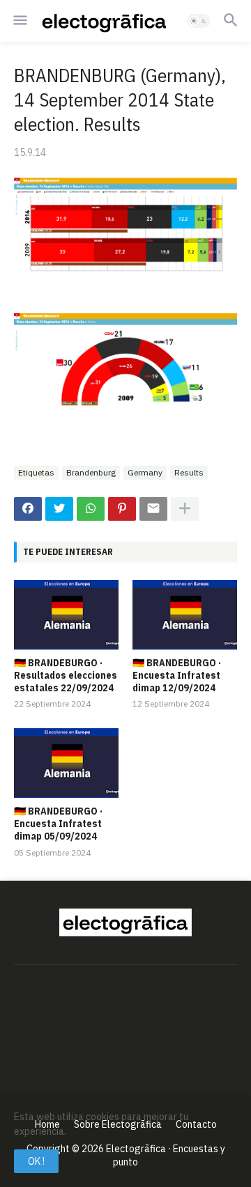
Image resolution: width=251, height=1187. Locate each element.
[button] (19, 21)
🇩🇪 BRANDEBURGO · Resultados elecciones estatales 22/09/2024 (65, 675)
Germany (145, 472)
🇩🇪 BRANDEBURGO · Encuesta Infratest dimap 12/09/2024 (176, 675)
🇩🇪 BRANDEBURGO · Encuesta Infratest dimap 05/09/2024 (58, 823)
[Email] (153, 509)
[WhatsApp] (91, 509)
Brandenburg (91, 472)
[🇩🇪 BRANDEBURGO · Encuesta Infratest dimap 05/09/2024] (66, 763)
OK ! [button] (36, 1161)
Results (189, 472)
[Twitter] (59, 509)
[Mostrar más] (185, 509)
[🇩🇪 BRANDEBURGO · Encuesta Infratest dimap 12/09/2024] (184, 615)
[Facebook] (28, 509)
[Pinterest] (122, 509)
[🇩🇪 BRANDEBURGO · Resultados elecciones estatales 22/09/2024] (66, 615)
